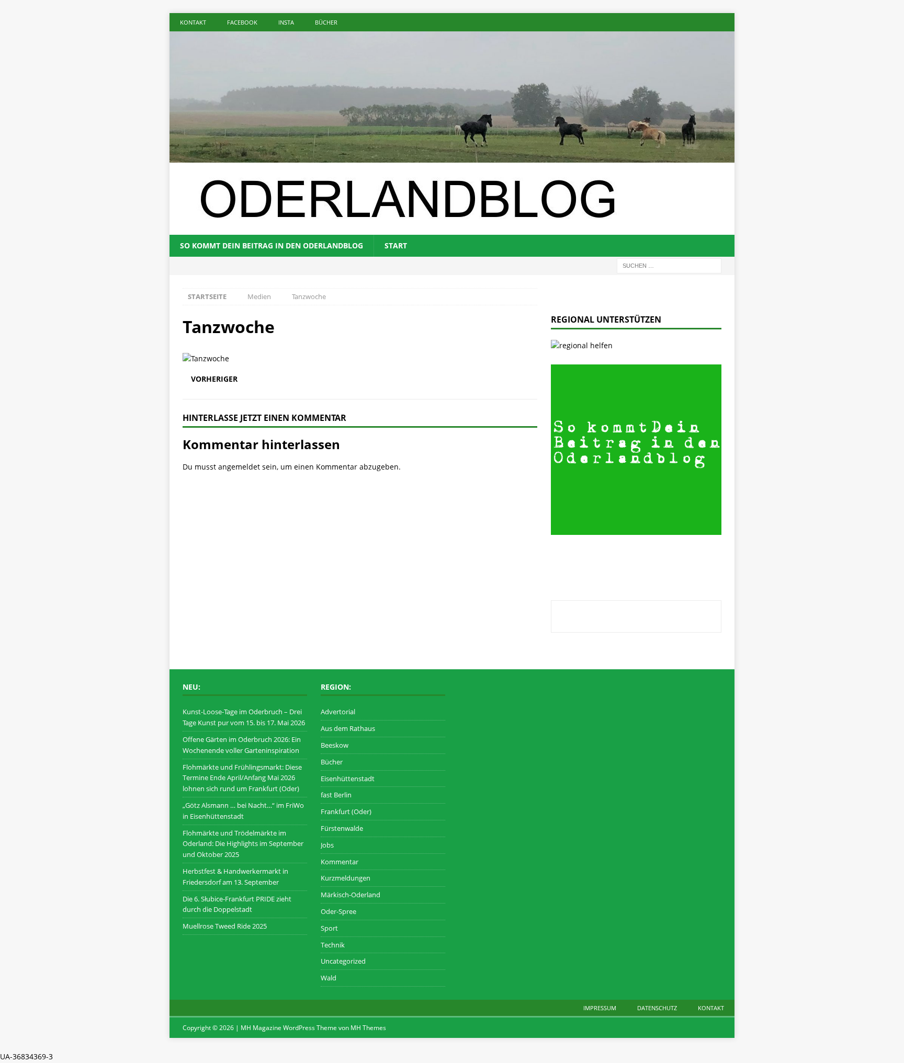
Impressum (599, 1008)
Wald (328, 977)
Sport (329, 928)
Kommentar (339, 861)
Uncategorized (343, 961)
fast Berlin (336, 794)
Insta (286, 22)
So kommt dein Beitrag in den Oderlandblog (271, 245)
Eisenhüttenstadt (348, 778)
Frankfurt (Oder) (346, 811)
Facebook (242, 22)
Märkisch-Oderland (350, 894)
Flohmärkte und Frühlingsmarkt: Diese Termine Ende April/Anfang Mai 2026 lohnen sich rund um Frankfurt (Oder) (242, 778)
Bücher (326, 22)
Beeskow (334, 745)
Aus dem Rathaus (348, 728)
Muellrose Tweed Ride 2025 (225, 926)
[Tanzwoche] (206, 358)
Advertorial (338, 711)
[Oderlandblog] (452, 156)
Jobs (327, 845)
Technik (333, 945)
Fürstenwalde (342, 828)
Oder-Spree (338, 911)
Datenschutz (657, 1008)
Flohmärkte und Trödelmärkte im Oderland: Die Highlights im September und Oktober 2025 (243, 844)
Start (396, 245)
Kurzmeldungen (345, 878)
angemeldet (239, 467)
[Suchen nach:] (669, 265)
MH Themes (368, 1027)
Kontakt (193, 22)
